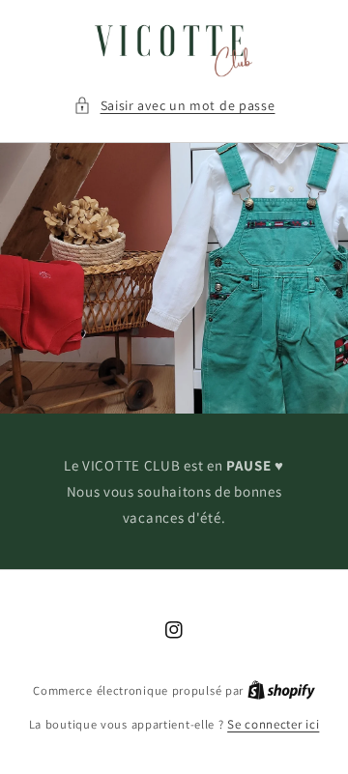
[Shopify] (281, 690)
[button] (174, 106)
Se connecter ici (273, 724)
